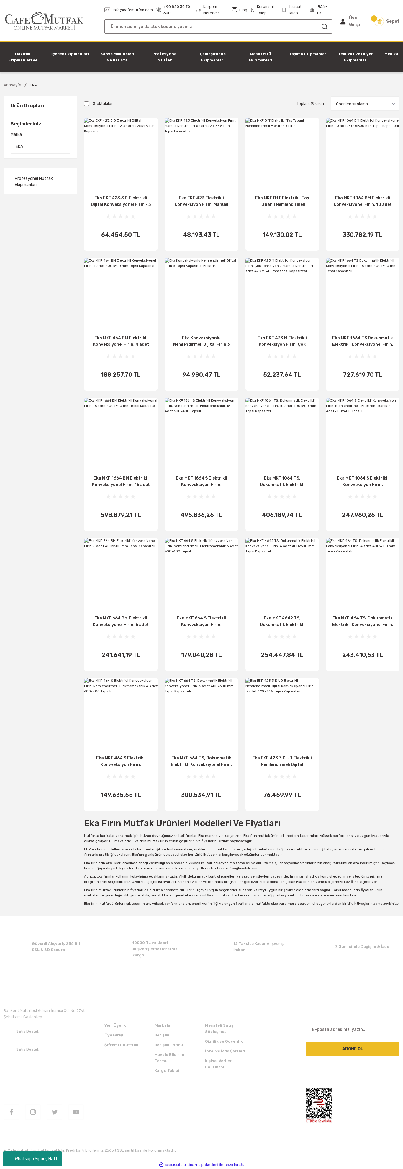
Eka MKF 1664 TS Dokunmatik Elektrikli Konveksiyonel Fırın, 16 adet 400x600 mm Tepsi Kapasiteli (362, 341)
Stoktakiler (103, 103)
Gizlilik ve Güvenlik (224, 1041)
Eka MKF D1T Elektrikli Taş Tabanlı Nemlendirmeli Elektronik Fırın (282, 201)
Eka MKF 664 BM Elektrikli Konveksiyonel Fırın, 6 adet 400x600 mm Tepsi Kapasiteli (121, 622)
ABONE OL (352, 1048)
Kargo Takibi (167, 1070)
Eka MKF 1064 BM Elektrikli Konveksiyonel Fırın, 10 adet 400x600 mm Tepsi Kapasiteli (363, 201)
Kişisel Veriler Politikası (218, 1064)
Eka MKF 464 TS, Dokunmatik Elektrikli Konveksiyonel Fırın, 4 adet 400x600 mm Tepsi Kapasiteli (362, 622)
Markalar (163, 1025)
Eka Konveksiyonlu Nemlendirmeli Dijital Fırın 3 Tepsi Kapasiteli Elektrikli (201, 341)
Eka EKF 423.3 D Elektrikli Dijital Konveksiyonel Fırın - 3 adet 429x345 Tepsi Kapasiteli (121, 201)
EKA (33, 85)
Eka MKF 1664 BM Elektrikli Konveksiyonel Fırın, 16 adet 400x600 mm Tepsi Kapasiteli (121, 482)
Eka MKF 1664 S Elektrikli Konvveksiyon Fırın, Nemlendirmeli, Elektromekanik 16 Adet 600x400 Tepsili (201, 482)
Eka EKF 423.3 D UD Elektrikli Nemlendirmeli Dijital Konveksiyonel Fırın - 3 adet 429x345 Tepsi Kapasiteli (282, 762)
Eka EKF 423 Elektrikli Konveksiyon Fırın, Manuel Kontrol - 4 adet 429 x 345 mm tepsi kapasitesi (201, 201)
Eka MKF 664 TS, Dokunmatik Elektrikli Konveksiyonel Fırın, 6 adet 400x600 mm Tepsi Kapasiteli (201, 762)
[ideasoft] (170, 1165)
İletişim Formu (169, 1045)
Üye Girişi (113, 1035)
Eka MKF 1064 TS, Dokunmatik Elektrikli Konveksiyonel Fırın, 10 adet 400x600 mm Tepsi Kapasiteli (282, 482)
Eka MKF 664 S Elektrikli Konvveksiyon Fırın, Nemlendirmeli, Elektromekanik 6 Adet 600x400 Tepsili (201, 622)
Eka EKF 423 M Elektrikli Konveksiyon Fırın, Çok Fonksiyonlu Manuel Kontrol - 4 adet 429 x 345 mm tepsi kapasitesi (282, 341)
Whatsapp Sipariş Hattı (36, 1158)
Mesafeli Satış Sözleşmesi (219, 1028)
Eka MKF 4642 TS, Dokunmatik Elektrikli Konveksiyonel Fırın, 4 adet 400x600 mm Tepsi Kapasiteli (282, 622)
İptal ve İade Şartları (225, 1051)
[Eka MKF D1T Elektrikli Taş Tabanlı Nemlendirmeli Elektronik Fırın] (282, 154)
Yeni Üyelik (115, 1025)
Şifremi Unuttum (121, 1045)
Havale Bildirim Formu (169, 1057)
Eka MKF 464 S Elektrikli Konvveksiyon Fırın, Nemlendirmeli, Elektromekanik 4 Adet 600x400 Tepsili (121, 762)
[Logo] (44, 21)
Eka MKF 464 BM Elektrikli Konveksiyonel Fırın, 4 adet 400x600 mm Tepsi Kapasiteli (121, 341)
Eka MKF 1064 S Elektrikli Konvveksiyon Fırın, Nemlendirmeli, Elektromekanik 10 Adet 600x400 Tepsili (363, 482)
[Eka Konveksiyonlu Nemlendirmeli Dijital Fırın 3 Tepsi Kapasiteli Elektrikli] (201, 294)
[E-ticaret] (201, 1165)
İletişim (162, 1035)
